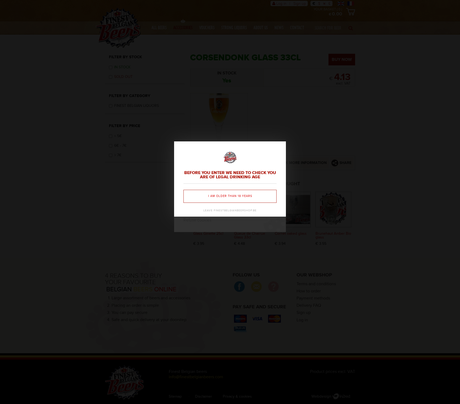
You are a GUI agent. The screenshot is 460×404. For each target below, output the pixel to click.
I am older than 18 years (230, 196)
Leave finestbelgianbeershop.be (230, 210)
